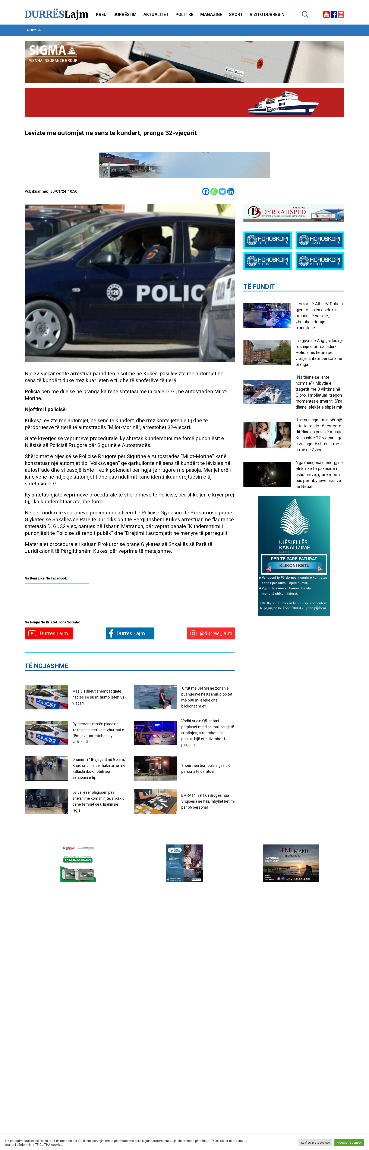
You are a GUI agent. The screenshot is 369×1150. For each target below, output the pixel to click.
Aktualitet (156, 14)
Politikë (184, 14)
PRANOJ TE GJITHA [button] (349, 1142)
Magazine (211, 14)
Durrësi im (124, 14)
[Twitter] (222, 191)
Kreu (101, 14)
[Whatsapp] (214, 191)
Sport (236, 14)
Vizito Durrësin (267, 14)
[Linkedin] (230, 191)
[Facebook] (205, 191)
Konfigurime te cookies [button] (315, 1142)
